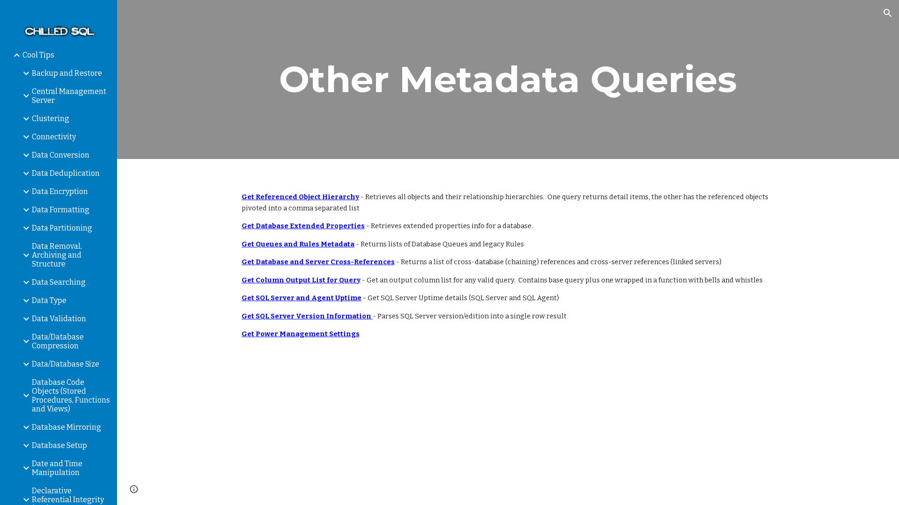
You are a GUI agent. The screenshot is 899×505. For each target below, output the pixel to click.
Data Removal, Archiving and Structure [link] (57, 255)
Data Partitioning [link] (62, 228)
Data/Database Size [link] (65, 364)
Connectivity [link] (54, 136)
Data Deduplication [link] (66, 173)
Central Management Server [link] (69, 96)
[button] (888, 13)
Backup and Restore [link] (67, 73)
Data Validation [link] (59, 318)
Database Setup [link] (59, 445)
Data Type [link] (49, 300)
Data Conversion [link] (60, 155)
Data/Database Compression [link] (58, 341)
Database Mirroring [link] (66, 427)
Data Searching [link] (59, 282)
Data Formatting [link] (60, 209)
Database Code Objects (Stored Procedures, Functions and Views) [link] (71, 395)
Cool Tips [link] (38, 54)
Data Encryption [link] (60, 191)
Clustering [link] (50, 118)
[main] (508, 79)
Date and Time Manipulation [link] (57, 468)
